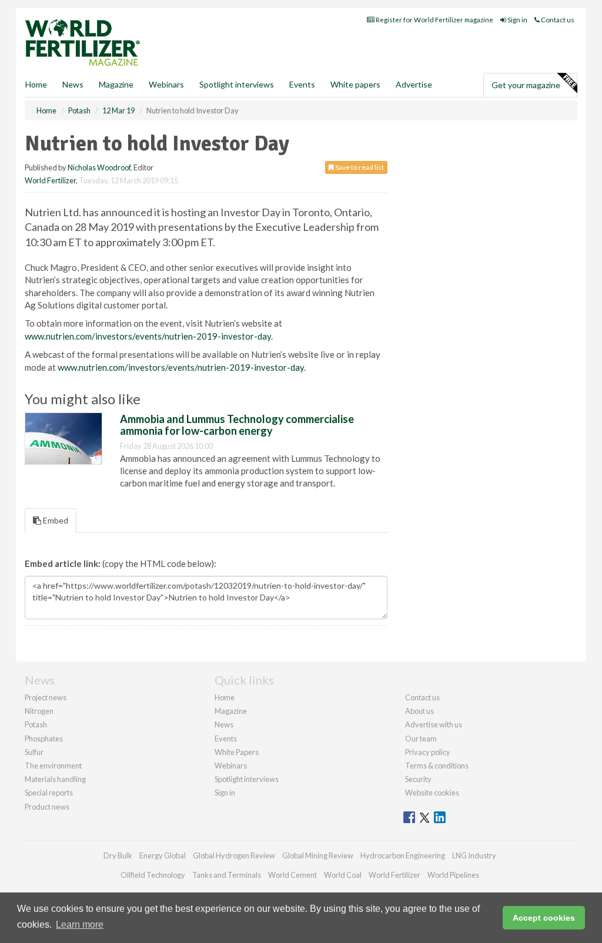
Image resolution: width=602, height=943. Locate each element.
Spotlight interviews (236, 84)
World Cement (292, 875)
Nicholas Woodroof (99, 167)
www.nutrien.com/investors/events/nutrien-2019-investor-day (148, 336)
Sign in (516, 20)
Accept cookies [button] (544, 917)
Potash (36, 724)
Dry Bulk (117, 855)
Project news (45, 697)
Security (418, 779)
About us (419, 711)
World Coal (343, 875)
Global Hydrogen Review (234, 855)
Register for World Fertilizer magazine (433, 20)
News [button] (72, 84)
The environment (53, 765)
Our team (421, 738)
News (224, 724)
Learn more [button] (79, 924)
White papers (355, 84)
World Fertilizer (50, 180)
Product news (47, 806)
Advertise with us (433, 724)
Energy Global (162, 855)
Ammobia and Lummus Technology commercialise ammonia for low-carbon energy (237, 424)
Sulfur (34, 752)
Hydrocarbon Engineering (402, 855)
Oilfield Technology (153, 875)
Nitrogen (39, 711)
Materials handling (55, 779)
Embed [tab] (54, 520)
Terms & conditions (437, 765)
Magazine (116, 84)
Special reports (49, 792)
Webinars (166, 84)
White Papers (237, 752)
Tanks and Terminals (226, 875)
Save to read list (359, 167)
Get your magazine (525, 85)
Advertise (414, 84)
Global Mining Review (317, 855)
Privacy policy (427, 752)
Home (36, 84)
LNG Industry (474, 855)
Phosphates (44, 738)
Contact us (557, 20)
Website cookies (432, 792)
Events (302, 84)
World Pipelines (453, 875)
